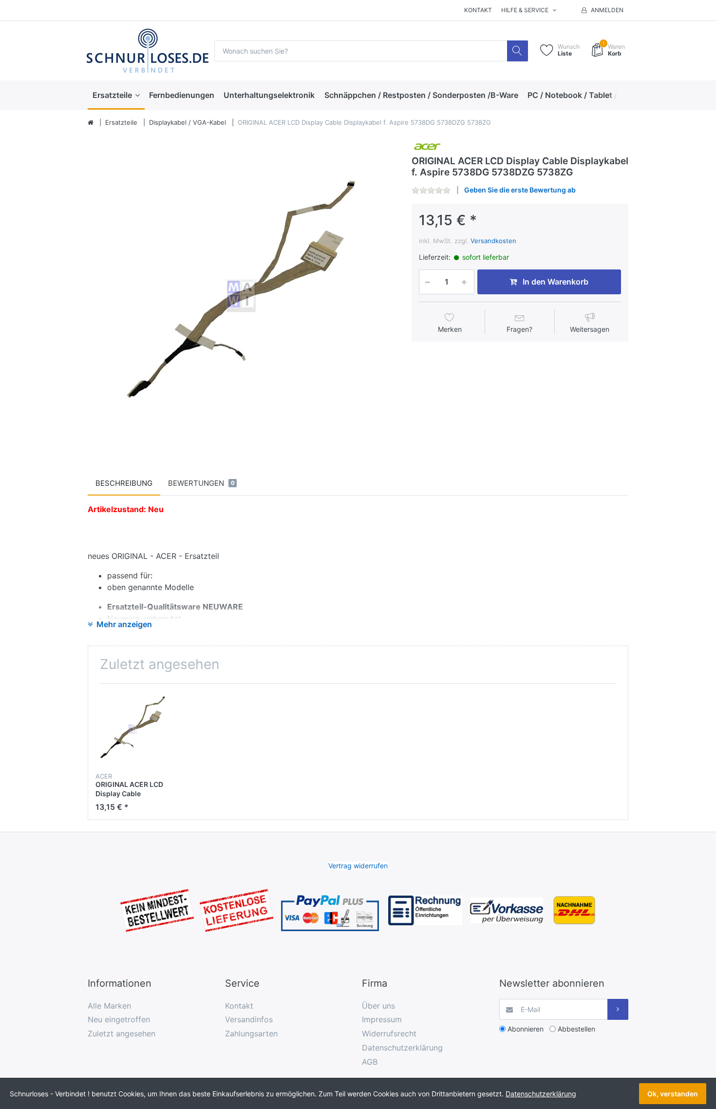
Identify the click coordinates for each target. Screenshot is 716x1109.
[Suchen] (517, 50)
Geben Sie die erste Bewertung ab (520, 190)
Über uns (378, 1006)
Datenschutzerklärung (402, 1047)
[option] (242, 293)
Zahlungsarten (251, 1033)
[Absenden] (617, 1009)
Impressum (382, 1019)
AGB (369, 1062)
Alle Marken (109, 1006)
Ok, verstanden (672, 1094)
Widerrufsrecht (389, 1033)
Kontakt (478, 10)
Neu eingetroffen (119, 1019)
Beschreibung (123, 483)
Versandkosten (493, 241)
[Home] (91, 123)
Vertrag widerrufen (358, 865)
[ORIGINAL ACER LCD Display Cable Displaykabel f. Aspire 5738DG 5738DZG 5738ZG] (242, 293)
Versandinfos (249, 1019)
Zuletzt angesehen (121, 1033)
